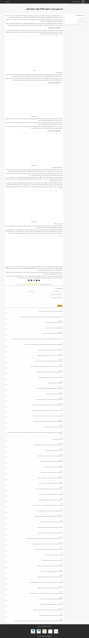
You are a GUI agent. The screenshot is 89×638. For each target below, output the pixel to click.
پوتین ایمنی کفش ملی (51, 130)
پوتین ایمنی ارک (34, 165)
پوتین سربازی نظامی (51, 27)
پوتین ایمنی (35, 15)
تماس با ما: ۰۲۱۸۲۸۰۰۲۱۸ (47, 626)
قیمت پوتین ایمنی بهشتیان (80, 20)
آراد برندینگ (73, 1)
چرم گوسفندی (10, 231)
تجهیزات (27, 126)
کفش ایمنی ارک (34, 221)
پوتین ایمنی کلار (34, 116)
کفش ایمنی (25, 179)
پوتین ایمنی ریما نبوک (51, 82)
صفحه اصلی (78, 1)
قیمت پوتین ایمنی (81, 18)
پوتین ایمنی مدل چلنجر (81, 22)
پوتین (34, 70)
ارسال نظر (59, 305)
